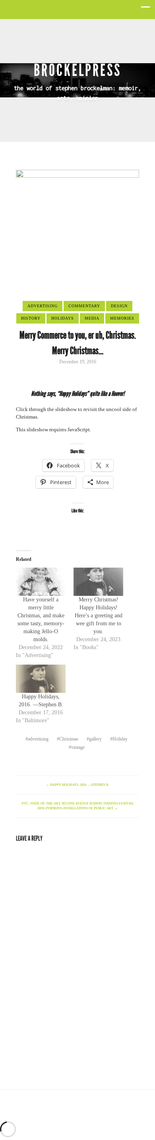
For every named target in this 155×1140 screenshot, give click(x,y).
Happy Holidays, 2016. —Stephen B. (77, 785)
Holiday (120, 739)
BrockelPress (77, 70)
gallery (95, 739)
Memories (122, 318)
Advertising (42, 306)
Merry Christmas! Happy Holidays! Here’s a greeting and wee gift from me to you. (98, 615)
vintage (78, 747)
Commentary (84, 306)
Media (92, 318)
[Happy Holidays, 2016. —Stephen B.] (41, 679)
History (31, 318)
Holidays (62, 318)
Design (119, 306)
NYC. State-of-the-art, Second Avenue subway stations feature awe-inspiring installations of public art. (77, 806)
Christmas (68, 739)
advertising (38, 739)
